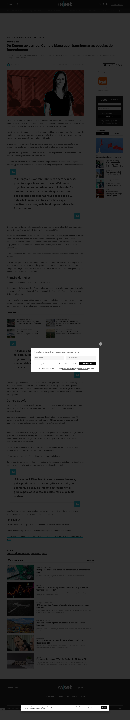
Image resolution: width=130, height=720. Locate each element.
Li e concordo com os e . (60, 364)
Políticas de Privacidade (39, 708)
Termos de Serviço (83, 368)
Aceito (104, 707)
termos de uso (59, 364)
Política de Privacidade (68, 368)
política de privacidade (70, 364)
